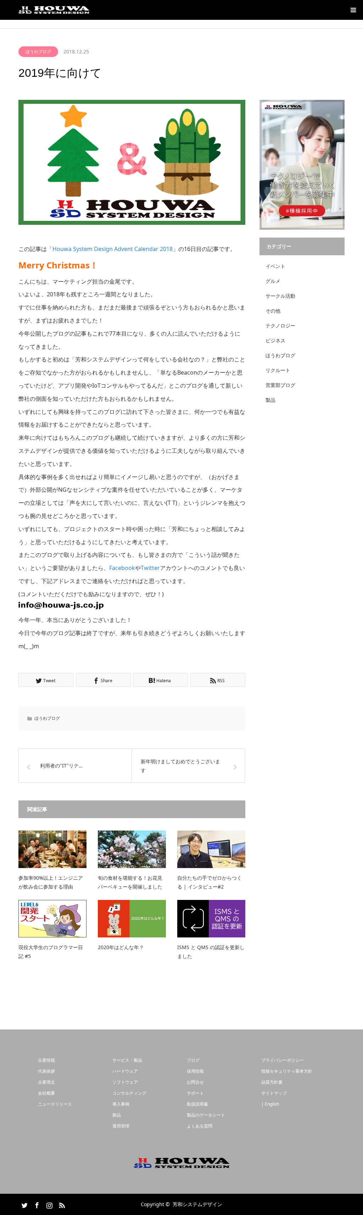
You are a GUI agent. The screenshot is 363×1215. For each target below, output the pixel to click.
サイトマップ (274, 1093)
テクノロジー (280, 325)
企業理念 (46, 1082)
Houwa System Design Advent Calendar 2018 (112, 249)
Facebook (122, 568)
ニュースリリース (55, 1104)
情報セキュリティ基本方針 (286, 1071)
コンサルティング (129, 1093)
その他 (273, 310)
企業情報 (46, 1060)
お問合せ (195, 1082)
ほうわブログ (38, 52)
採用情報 (195, 1071)
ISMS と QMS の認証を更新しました (211, 951)
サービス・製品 (127, 1060)
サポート (195, 1093)
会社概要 (46, 1093)
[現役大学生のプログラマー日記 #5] (52, 918)
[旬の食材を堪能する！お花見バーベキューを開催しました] (132, 849)
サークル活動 (280, 295)
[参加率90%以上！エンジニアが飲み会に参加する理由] (52, 849)
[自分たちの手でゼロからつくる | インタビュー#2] (211, 849)
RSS (61, 1204)
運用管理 (120, 1126)
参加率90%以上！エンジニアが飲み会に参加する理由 (50, 882)
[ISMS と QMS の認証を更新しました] (211, 918)
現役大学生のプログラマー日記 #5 (50, 951)
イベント (275, 266)
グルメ (273, 281)
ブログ (193, 1060)
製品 (270, 400)
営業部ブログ (280, 385)
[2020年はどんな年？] (132, 918)
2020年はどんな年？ (121, 947)
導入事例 (120, 1104)
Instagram (48, 1204)
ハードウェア (125, 1071)
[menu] (353, 10)
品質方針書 (272, 1082)
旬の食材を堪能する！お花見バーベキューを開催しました (130, 882)
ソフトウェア (125, 1082)
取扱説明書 (197, 1104)
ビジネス (275, 340)
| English (270, 1104)
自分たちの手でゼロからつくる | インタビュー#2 (209, 882)
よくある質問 (199, 1126)
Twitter (150, 568)
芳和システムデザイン (197, 1204)
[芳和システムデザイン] (53, 10)
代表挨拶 (46, 1071)
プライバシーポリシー (282, 1060)
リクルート (278, 370)
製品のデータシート (206, 1115)
